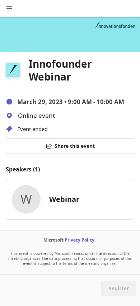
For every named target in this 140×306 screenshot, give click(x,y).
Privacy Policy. (80, 240)
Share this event (75, 145)
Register (118, 288)
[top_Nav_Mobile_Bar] (9, 8)
